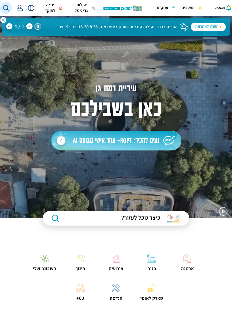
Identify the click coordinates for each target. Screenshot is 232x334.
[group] (116, 24)
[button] (3, 20)
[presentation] (216, 8)
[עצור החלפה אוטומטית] (38, 26)
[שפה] (31, 8)
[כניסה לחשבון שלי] (19, 8)
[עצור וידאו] (223, 211)
